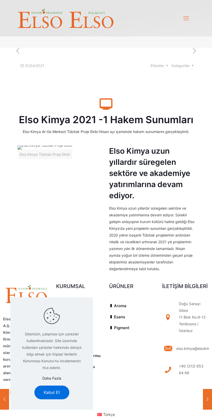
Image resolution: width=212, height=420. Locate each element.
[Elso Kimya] (66, 18)
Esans (119, 316)
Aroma (119, 305)
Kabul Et (52, 392)
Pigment (121, 327)
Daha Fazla (51, 378)
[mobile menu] (186, 18)
